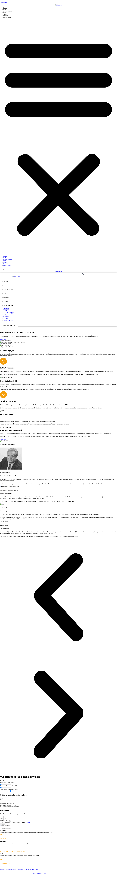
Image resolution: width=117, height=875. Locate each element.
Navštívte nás (7, 17)
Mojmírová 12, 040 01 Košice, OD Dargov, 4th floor (12, 851)
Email (2, 818)
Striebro (5, 781)
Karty (4, 12)
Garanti (5, 14)
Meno (2, 817)
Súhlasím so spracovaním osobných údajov (16, 822)
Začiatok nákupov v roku (8, 786)
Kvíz (4, 9)
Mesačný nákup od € (7, 782)
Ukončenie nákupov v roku (9, 789)
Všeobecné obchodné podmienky (8, 869)
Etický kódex (20, 869)
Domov (5, 8)
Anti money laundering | (29, 869)
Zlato (1, 781)
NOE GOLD (3, 2)
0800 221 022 (3, 838)
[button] (58, 136)
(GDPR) (28, 822)
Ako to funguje (7, 11)
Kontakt (5, 15)
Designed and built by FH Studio (40, 873)
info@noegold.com (5, 863)
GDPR (36, 869)
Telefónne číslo (4, 820)
